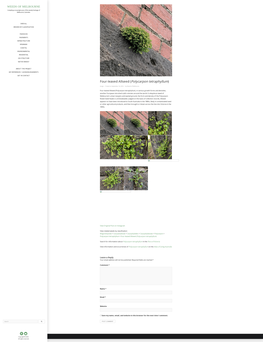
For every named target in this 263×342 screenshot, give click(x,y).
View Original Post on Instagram (112, 226)
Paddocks (24, 34)
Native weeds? (23, 62)
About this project (23, 69)
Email (103, 297)
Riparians (23, 44)
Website (103, 306)
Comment (105, 265)
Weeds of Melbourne (23, 6)
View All (23, 24)
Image (102, 86)
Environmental (23, 51)
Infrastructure (23, 41)
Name (103, 289)
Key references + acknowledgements (24, 72)
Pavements (23, 37)
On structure (23, 58)
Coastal (23, 48)
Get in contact (23, 76)
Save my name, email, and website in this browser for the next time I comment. (135, 315)
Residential (23, 55)
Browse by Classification (24, 27)
